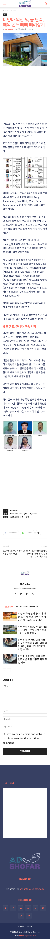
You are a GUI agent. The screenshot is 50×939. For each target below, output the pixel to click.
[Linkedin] (22, 594)
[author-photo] (25, 579)
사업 (8, 10)
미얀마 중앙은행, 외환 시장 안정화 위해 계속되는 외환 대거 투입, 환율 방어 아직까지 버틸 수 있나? (32, 644)
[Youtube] (29, 915)
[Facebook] (16, 594)
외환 (27, 517)
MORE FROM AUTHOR (27, 606)
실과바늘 (21, 926)
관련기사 (9, 606)
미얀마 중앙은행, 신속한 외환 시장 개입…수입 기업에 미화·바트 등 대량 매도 (32, 630)
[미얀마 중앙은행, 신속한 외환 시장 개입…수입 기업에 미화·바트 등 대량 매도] (10, 629)
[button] (4, 3)
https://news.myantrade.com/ (25, 588)
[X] (34, 594)
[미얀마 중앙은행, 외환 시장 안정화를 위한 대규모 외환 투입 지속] (10, 659)
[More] (38, 532)
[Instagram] (13, 908)
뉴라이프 (29, 926)
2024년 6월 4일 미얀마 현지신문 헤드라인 (14, 552)
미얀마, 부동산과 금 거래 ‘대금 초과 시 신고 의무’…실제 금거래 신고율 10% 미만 (32, 616)
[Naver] (35, 908)
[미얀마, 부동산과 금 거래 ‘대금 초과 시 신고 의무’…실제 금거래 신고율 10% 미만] (10, 616)
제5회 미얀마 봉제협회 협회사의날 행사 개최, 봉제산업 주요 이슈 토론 (36, 553)
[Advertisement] (25, 94)
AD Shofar (9, 29)
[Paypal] (28, 594)
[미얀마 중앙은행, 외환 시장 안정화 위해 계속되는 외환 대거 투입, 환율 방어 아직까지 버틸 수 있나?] (10, 642)
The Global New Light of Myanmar (23, 514)
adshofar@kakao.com (31, 889)
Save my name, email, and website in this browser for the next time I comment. (24, 738)
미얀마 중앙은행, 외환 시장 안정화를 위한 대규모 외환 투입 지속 (32, 659)
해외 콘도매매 (14, 517)
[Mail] (28, 908)
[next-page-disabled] (9, 670)
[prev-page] (4, 670)
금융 (14, 10)
